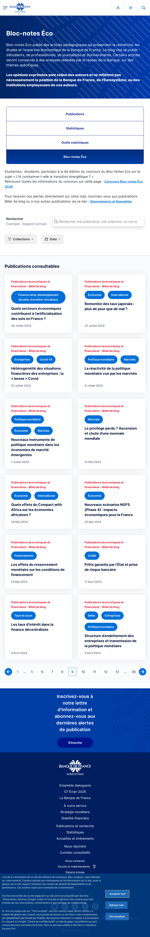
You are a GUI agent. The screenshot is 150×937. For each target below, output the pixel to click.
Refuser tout (116, 905)
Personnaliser (117, 916)
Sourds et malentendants (74, 866)
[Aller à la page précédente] (8, 671)
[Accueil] (75, 767)
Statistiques (75, 128)
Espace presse (75, 872)
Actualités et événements (75, 838)
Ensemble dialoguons (75, 785)
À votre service (75, 806)
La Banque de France (75, 798)
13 (118, 672)
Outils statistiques (75, 142)
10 (84, 672)
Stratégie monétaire (75, 812)
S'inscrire (75, 743)
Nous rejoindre (75, 846)
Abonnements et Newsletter (111, 201)
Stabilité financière (75, 818)
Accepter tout (117, 893)
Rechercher (14, 219)
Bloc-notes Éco (75, 157)
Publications (75, 114)
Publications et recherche (75, 826)
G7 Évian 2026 (75, 792)
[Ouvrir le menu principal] (5, 7)
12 (107, 672)
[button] (143, 7)
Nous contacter (75, 860)
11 (96, 672)
